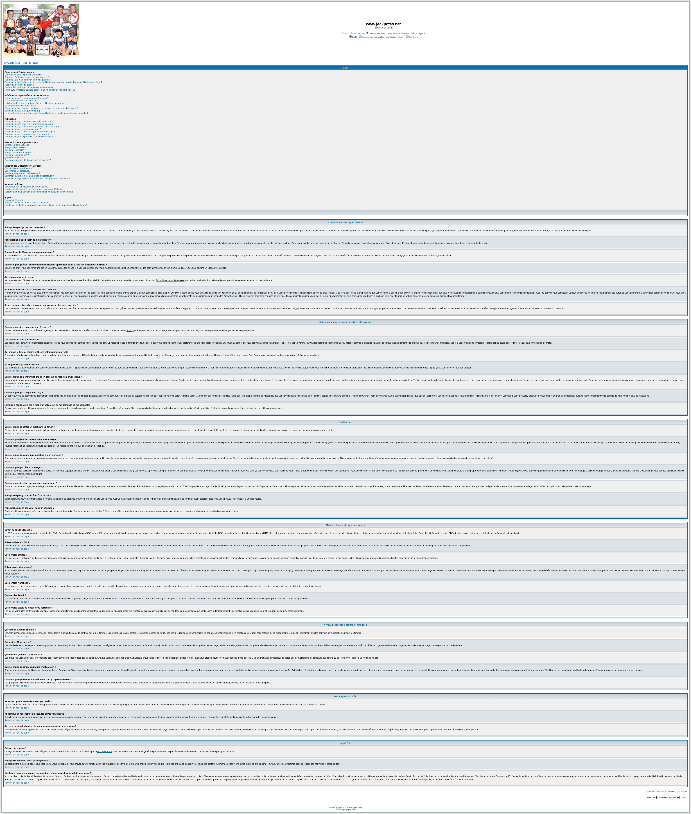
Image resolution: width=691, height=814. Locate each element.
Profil (354, 37)
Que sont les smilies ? (15, 150)
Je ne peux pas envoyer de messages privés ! (26, 186)
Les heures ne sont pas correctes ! (21, 100)
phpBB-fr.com (350, 810)
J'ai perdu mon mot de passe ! (19, 85)
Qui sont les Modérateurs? (17, 171)
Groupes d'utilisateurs (399, 33)
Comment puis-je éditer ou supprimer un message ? (29, 124)
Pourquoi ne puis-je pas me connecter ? (24, 74)
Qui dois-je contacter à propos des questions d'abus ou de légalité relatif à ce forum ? (45, 205)
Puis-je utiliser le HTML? (16, 147)
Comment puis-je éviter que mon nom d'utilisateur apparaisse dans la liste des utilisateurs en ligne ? (53, 82)
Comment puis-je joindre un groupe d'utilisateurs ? (29, 176)
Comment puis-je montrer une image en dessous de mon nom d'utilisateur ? (41, 108)
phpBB (340, 808)
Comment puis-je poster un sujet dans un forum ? (28, 121)
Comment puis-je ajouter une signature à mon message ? (32, 126)
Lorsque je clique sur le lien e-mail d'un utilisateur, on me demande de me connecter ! (46, 113)
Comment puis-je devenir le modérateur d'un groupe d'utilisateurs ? (37, 178)
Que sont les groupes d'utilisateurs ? (22, 173)
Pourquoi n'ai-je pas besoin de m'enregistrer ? (26, 77)
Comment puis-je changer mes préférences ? (26, 98)
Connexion (413, 37)
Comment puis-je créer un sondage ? (22, 129)
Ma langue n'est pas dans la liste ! (20, 105)
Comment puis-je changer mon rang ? (23, 110)
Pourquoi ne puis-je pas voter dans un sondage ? (28, 136)
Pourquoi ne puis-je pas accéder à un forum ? (26, 134)
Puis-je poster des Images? (17, 152)
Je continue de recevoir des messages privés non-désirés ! (33, 189)
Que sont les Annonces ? (16, 155)
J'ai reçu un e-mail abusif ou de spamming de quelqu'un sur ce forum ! (38, 192)
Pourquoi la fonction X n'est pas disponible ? (26, 202)
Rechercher (358, 33)
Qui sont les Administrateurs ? (18, 168)
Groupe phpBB (104, 751)
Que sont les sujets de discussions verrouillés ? (27, 160)
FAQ (347, 33)
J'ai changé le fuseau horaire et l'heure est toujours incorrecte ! (35, 103)
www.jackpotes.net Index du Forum (21, 63)
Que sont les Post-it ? (14, 157)
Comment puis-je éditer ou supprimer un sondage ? (29, 131)
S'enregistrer (419, 33)
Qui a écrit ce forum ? (14, 200)
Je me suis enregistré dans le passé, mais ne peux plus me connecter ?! (39, 90)
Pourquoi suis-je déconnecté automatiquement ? (28, 80)
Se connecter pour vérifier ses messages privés (382, 37)
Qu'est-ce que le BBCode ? (17, 145)
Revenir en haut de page (16, 234)
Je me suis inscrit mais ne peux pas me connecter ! (29, 87)
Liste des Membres (377, 33)
